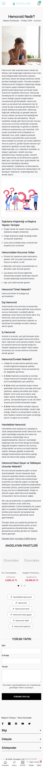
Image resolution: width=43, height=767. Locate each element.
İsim (3, 645)
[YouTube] (23, 724)
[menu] (3, 3)
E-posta (5, 655)
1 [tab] (18, 585)
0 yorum (37, 20)
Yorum (5, 666)
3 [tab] (24, 585)
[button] (39, 3)
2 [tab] (21, 585)
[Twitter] (29, 724)
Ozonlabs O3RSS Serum (25, 538)
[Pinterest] (16, 724)
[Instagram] (9, 724)
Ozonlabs (17, 759)
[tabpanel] (11, 566)
